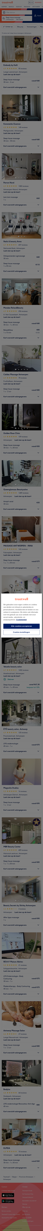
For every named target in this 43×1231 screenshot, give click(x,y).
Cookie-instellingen (21, 632)
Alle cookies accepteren (21, 626)
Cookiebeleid (21, 620)
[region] (21, 615)
